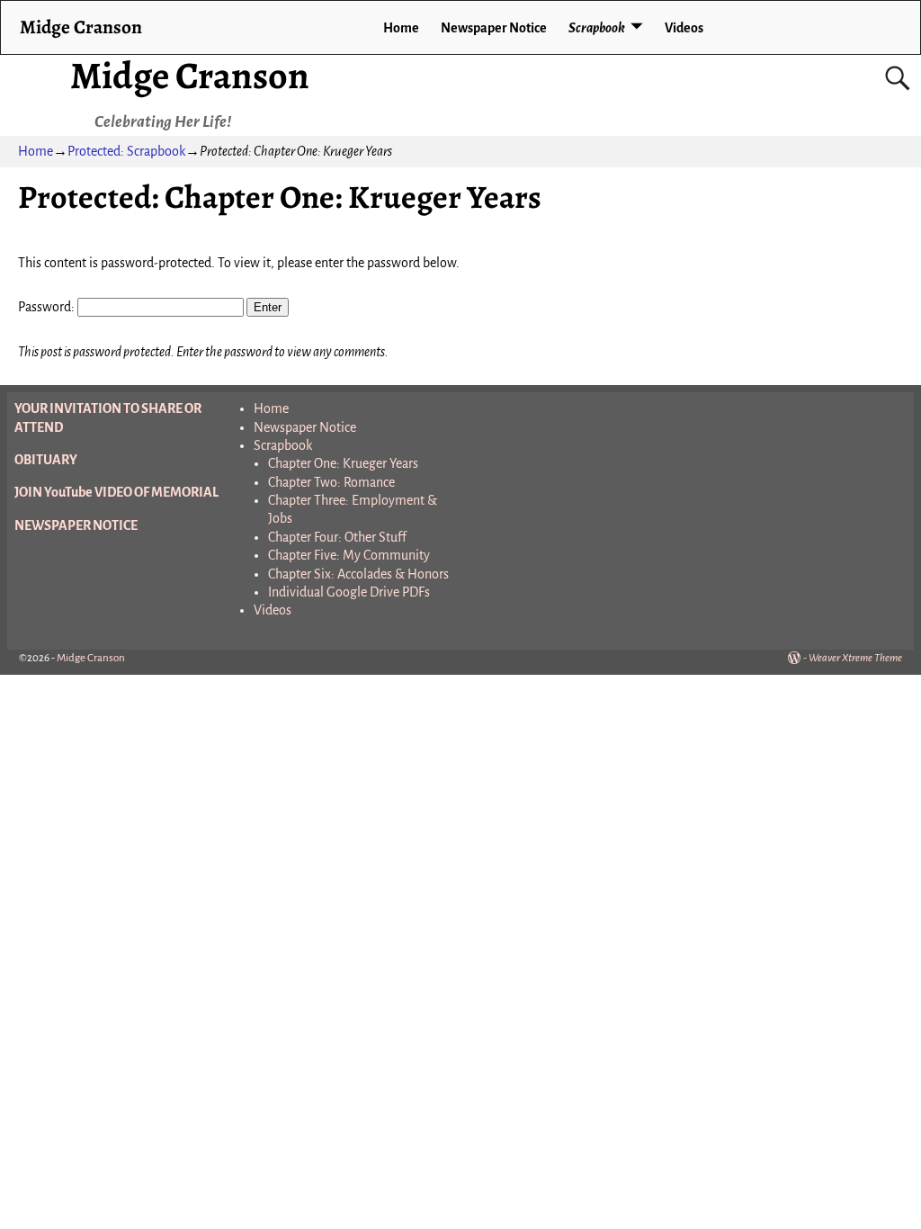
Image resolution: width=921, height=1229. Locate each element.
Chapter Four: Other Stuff (337, 537)
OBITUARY (45, 460)
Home (401, 28)
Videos (684, 28)
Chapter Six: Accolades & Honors (358, 574)
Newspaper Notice (494, 28)
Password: (47, 307)
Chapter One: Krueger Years (343, 463)
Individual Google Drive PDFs (349, 592)
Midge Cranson (189, 75)
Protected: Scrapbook (126, 151)
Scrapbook (596, 28)
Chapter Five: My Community (349, 555)
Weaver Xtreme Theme (855, 658)
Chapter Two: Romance (331, 482)
